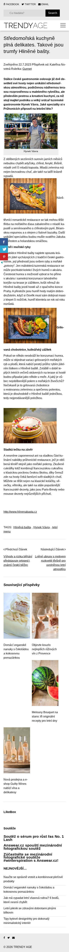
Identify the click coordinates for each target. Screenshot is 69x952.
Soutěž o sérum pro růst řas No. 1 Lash (34, 838)
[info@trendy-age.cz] (13, 938)
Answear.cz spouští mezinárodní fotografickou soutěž (33, 846)
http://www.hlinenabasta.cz (20, 511)
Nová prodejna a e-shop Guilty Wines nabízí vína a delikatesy (16, 786)
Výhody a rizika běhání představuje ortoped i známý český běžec (18, 560)
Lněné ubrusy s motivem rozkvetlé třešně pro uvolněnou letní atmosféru (50, 563)
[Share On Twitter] (4, 249)
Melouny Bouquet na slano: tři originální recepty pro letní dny (45, 716)
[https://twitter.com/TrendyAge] (8, 938)
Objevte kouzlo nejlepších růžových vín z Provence (44, 649)
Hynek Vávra (41, 527)
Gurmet (27, 68)
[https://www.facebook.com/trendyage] (4, 938)
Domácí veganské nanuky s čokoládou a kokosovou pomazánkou (16, 651)
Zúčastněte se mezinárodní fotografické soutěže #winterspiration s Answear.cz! (31, 857)
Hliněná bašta (22, 527)
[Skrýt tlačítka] (2, 262)
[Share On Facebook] (4, 242)
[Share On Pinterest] (4, 256)
